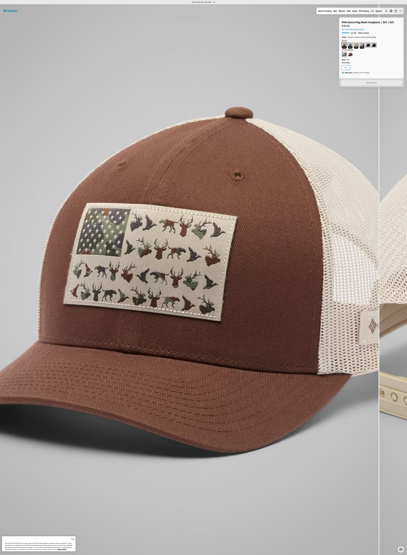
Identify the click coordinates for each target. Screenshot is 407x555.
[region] (203, 279)
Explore (383, 11)
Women (346, 11)
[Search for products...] (391, 11)
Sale (377, 11)
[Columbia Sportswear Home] (10, 10)
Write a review (363, 32)
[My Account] (395, 11)
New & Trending (329, 11)
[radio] (344, 45)
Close (72, 539)
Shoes (359, 11)
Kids (353, 11)
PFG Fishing (369, 11)
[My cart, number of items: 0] (400, 11)
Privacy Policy (61, 549)
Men (340, 11)
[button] (401, 549)
